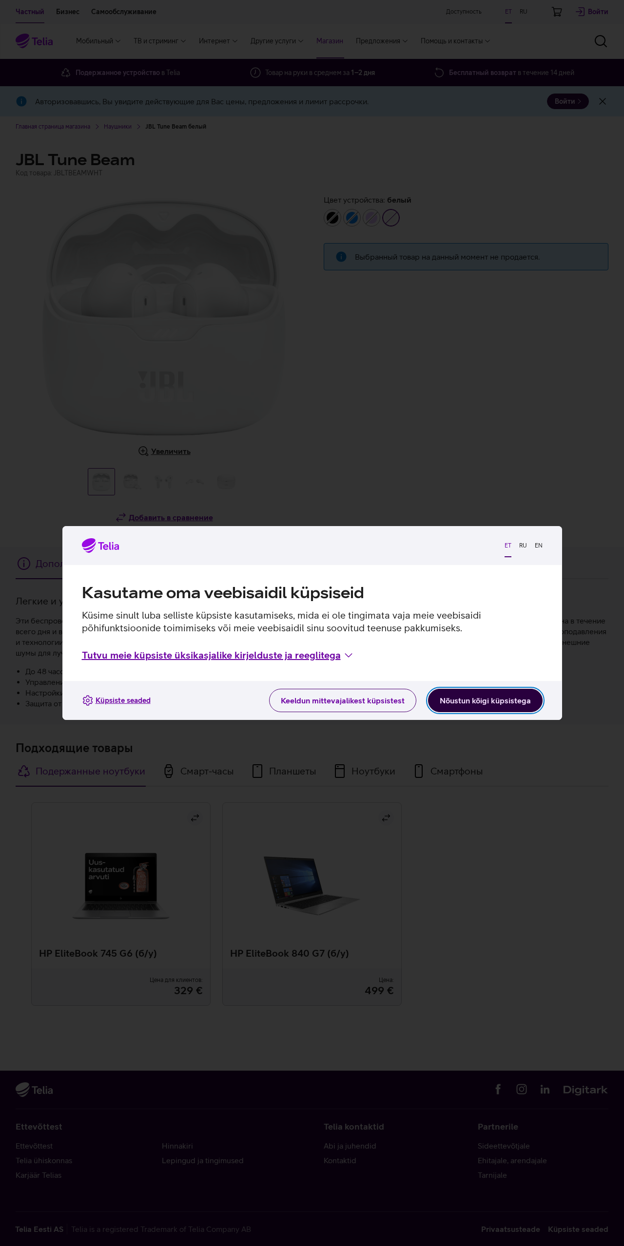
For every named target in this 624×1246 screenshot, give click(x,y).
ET (508, 545)
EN (539, 545)
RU (523, 545)
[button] (218, 655)
